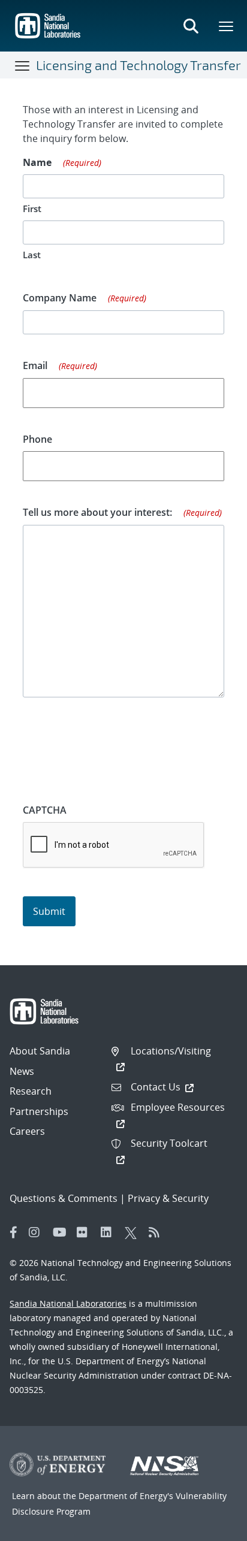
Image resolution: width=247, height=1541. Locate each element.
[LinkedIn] (110, 1232)
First (32, 208)
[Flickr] (86, 1232)
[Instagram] (38, 1232)
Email (60, 365)
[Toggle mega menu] (226, 26)
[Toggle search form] (190, 26)
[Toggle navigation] (23, 65)
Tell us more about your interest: (122, 512)
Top (211, 1527)
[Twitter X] (134, 1232)
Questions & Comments (64, 1198)
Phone (37, 439)
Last (32, 255)
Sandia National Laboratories (68, 1303)
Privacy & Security (168, 1198)
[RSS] (158, 1232)
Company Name (85, 297)
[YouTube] (62, 1232)
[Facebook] (14, 1232)
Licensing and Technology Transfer (138, 64)
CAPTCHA (45, 810)
